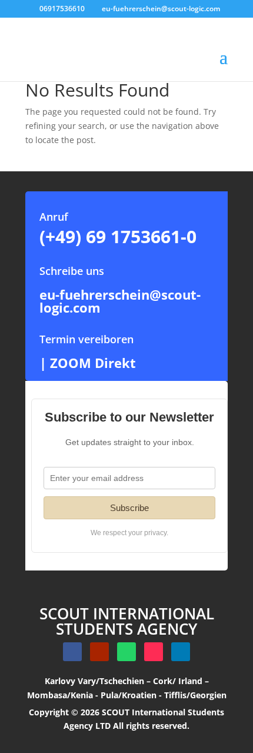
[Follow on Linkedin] (180, 651)
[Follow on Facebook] (72, 651)
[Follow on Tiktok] (153, 651)
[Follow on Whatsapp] (126, 651)
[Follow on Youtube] (99, 651)
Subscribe (129, 508)
